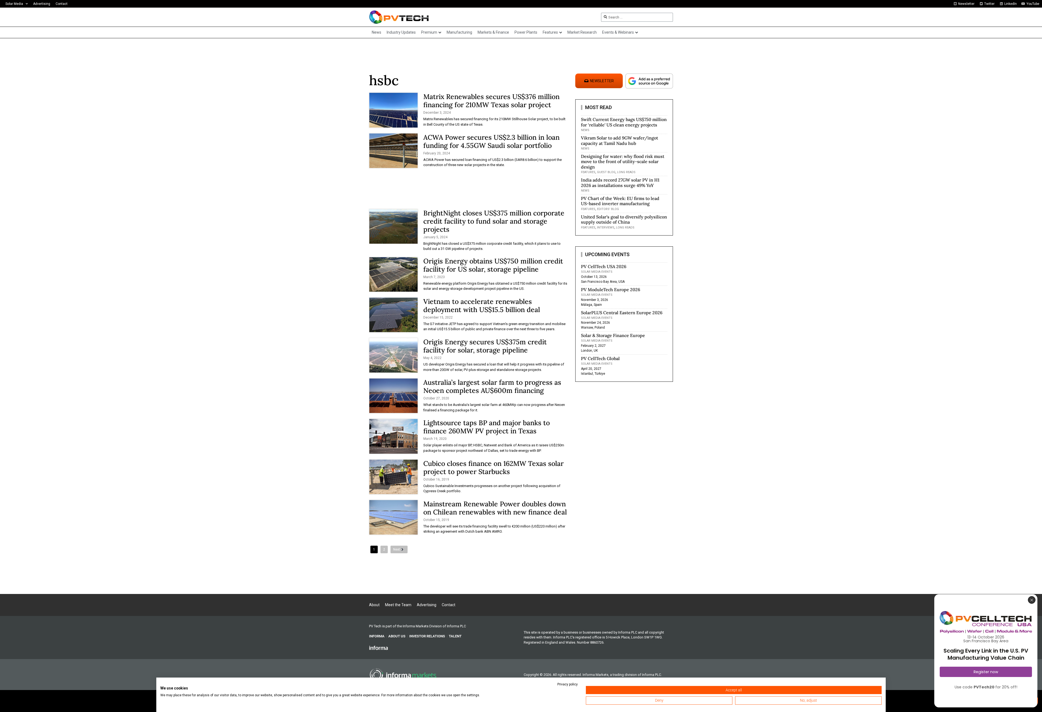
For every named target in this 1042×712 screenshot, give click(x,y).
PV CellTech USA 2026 (603, 266)
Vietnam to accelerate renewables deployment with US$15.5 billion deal (481, 305)
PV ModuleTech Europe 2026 (610, 289)
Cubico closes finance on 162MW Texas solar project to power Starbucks (493, 467)
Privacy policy (567, 684)
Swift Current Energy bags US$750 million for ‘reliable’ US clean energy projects (624, 122)
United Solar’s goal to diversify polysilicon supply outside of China (624, 219)
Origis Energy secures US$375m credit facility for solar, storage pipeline (485, 346)
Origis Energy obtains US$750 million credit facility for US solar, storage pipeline (493, 265)
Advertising (41, 4)
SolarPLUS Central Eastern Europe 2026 (621, 312)
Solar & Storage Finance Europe (613, 335)
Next (396, 549)
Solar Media (14, 4)
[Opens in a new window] (378, 647)
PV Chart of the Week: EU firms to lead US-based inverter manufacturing (620, 201)
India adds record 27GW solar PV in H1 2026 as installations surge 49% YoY (620, 182)
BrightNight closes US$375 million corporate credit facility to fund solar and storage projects (493, 221)
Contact (62, 4)
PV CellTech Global (600, 358)
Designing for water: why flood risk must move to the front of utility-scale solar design (622, 161)
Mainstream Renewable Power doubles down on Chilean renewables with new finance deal (495, 508)
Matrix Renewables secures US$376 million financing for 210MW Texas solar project (491, 100)
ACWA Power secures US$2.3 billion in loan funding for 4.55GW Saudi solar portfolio (491, 141)
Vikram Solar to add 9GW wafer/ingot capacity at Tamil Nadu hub (619, 140)
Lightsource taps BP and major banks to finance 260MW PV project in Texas (486, 426)
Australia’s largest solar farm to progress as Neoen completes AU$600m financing (492, 386)
